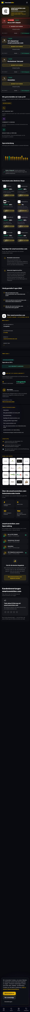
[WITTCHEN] (19, 468)
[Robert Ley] (5, 482)
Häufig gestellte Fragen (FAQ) (10, 420)
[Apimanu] (5, 475)
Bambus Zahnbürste (25, 232)
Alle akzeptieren (9, 993)
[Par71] (19, 475)
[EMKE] (26, 475)
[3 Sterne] (11, 612)
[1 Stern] (5, 612)
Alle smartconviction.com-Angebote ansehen (15, 577)
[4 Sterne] (14, 612)
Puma (8, 201)
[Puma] (19, 461)
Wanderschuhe (25, 217)
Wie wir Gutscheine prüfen (8, 401)
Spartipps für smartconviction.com (11, 418)
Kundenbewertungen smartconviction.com (13, 432)
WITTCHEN (9, 232)
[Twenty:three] (26, 461)
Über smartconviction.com (9, 423)
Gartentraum (24, 186)
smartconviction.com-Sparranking (11, 430)
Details (15, 33)
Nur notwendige (9, 997)
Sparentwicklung (7, 415)
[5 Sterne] (17, 612)
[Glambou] (5, 461)
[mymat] (12, 475)
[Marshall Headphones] (19, 482)
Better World (10, 217)
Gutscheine (6, 410)
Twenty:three (24, 201)
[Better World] (5, 468)
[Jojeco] (12, 482)
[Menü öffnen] (27, 2)
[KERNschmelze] (26, 482)
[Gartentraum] (12, 461)
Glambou (9, 186)
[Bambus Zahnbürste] (26, 468)
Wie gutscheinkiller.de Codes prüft (11, 412)
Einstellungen (8, 1001)
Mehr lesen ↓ (5, 320)
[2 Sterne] (8, 612)
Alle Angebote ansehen (16, 366)
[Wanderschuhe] (12, 468)
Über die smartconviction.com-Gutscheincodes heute (14, 426)
